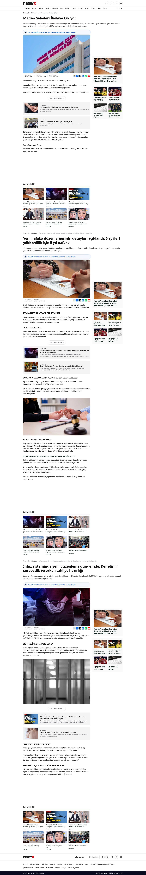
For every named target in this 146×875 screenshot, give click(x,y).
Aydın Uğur (28, 301)
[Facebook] (107, 3)
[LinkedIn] (121, 3)
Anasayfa (26, 13)
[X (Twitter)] (112, 3)
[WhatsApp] (86, 76)
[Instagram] (116, 3)
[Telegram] (116, 857)
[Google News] (74, 76)
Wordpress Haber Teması (116, 873)
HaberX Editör (29, 76)
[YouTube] (89, 76)
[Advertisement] (56, 168)
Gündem (34, 13)
